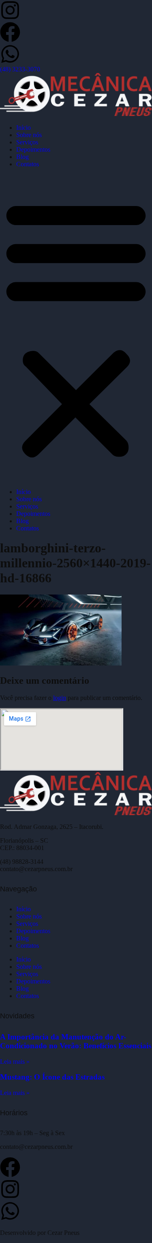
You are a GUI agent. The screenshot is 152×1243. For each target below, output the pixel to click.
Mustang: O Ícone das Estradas (52, 1077)
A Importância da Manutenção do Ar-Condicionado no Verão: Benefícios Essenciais (75, 1041)
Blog (22, 156)
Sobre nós (29, 134)
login (59, 697)
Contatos (27, 164)
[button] (76, 328)
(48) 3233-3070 (20, 69)
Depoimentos (33, 149)
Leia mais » (15, 1061)
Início (23, 127)
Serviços (27, 142)
